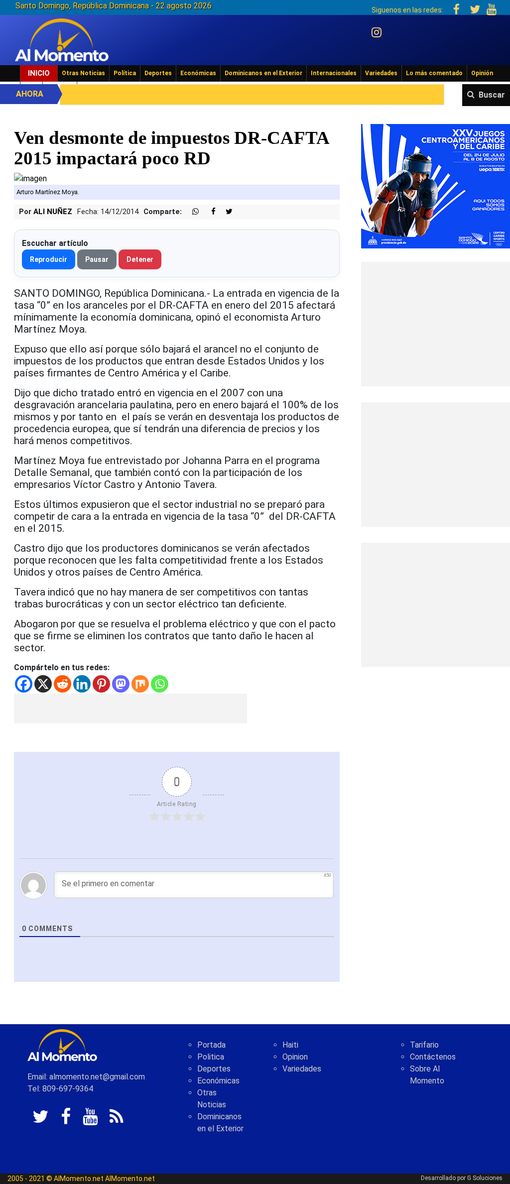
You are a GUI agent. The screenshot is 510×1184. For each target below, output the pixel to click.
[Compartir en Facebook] (208, 212)
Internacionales (334, 73)
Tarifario (424, 1045)
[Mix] (140, 684)
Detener (140, 259)
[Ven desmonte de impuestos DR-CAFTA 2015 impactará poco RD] (30, 178)
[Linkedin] (82, 684)
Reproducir (48, 259)
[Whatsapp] (159, 684)
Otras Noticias (83, 73)
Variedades (381, 73)
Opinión (482, 73)
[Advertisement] (130, 708)
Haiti (290, 1045)
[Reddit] (62, 684)
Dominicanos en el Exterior (263, 73)
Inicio (39, 73)
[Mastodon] (120, 684)
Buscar (492, 95)
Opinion (295, 1057)
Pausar (97, 259)
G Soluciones (485, 1178)
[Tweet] (225, 212)
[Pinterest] (101, 684)
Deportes (158, 73)
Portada (211, 1045)
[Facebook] (23, 684)
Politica (210, 1057)
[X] (43, 684)
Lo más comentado (434, 73)
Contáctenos (433, 1057)
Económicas (198, 73)
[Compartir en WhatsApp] (191, 212)
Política (125, 73)
